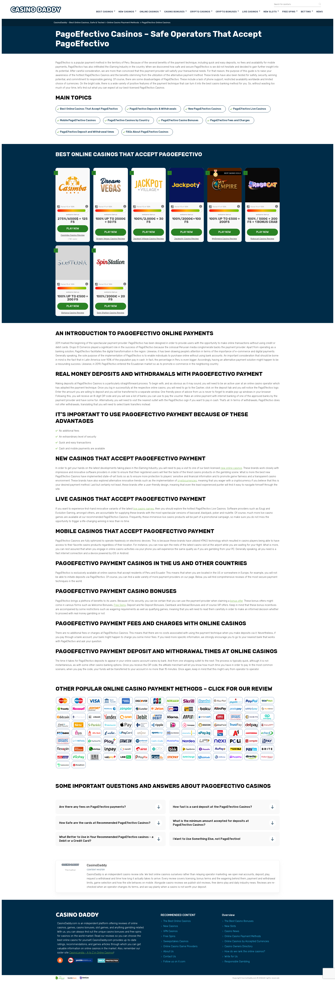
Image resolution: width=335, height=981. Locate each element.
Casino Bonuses (174, 11)
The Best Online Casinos (177, 921)
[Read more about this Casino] (72, 185)
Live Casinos (250, 11)
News (319, 11)
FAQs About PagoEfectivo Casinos (147, 131)
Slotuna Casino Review (72, 312)
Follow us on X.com (174, 961)
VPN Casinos (170, 931)
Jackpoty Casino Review (186, 238)
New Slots (270, 11)
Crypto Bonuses (226, 11)
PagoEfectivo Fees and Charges (230, 120)
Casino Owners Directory (238, 946)
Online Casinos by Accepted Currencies (247, 941)
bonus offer (236, 600)
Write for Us (231, 956)
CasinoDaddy (97, 865)
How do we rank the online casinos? (245, 951)
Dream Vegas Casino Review (110, 238)
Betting (306, 11)
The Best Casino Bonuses (239, 921)
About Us (168, 951)
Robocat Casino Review (262, 238)
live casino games (143, 508)
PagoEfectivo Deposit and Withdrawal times (87, 131)
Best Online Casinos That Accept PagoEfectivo (89, 108)
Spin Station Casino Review (110, 312)
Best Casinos (104, 11)
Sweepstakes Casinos (175, 941)
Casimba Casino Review (73, 235)
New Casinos (126, 11)
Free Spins (288, 11)
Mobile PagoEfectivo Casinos (78, 120)
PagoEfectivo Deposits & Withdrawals (153, 108)
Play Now (72, 228)
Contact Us (169, 956)
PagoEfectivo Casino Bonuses (179, 120)
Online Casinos (149, 11)
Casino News (232, 931)
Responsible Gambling (237, 961)
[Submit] (318, 4)
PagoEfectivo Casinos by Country (128, 120)
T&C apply (73, 239)
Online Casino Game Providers (180, 946)
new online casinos (231, 468)
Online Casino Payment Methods (243, 936)
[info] (86, 206)
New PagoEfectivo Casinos (204, 108)
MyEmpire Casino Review (224, 238)
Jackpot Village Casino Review (148, 238)
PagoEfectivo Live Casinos (249, 108)
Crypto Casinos (200, 11)
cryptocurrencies (187, 480)
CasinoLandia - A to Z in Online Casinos (91, 952)
